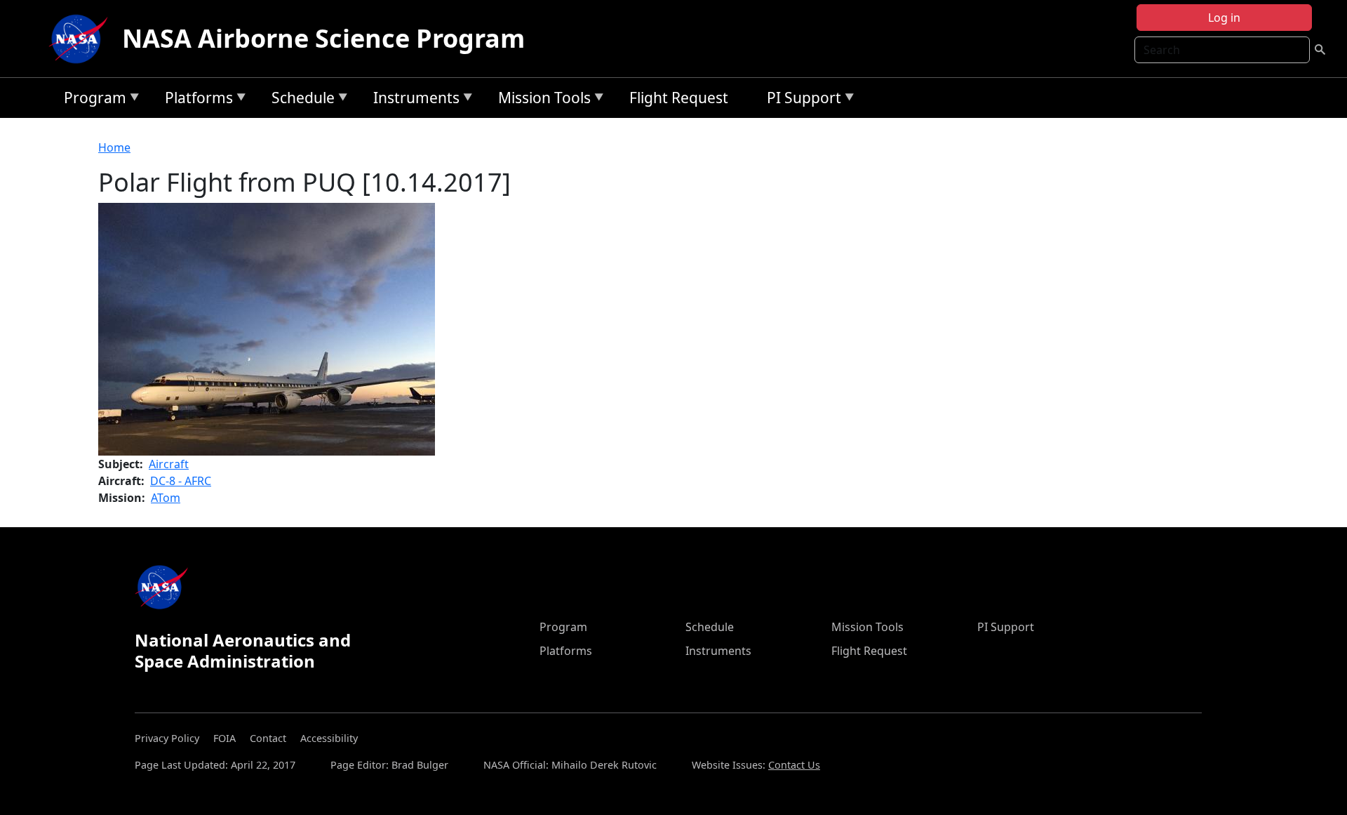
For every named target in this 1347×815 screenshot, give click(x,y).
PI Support (800, 100)
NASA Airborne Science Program (323, 38)
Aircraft (169, 464)
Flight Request (678, 97)
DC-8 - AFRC (180, 481)
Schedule (299, 100)
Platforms (195, 100)
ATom (165, 497)
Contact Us (794, 764)
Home (114, 147)
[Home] (81, 39)
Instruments (413, 100)
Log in (1224, 17)
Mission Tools (541, 100)
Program (91, 100)
